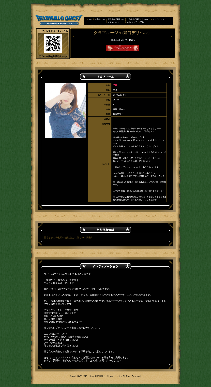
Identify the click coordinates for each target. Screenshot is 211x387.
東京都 (97, 19)
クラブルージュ (158, 19)
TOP (90, 19)
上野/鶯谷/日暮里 (114, 19)
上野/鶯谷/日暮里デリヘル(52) (138, 19)
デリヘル (111, 22)
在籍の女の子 (132, 22)
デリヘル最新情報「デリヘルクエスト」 (105, 376)
